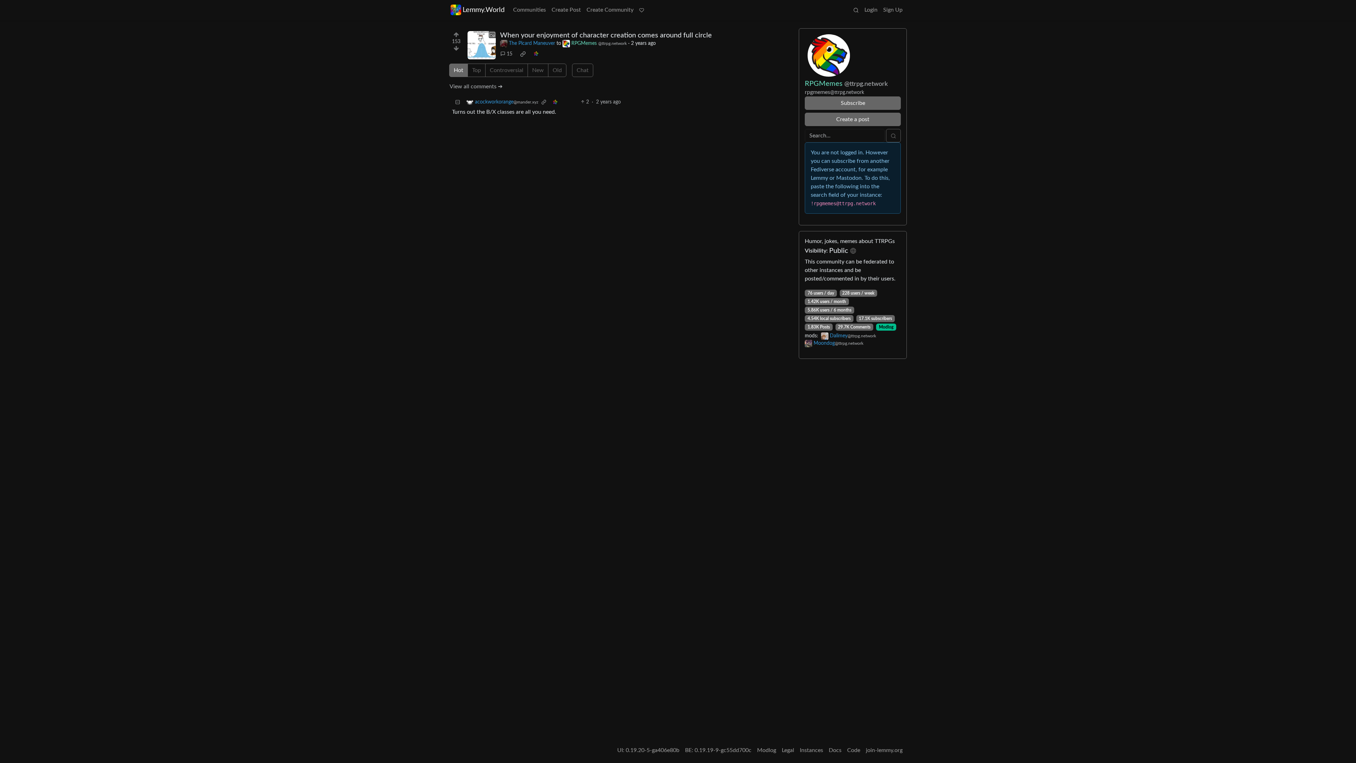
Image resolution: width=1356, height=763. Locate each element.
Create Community (610, 10)
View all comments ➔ (476, 86)
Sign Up (893, 10)
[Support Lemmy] (641, 10)
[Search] (856, 10)
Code (853, 750)
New (538, 70)
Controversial (506, 70)
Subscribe (853, 103)
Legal (788, 750)
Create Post (566, 10)
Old (557, 70)
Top (476, 70)
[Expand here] (482, 45)
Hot (458, 70)
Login (871, 10)
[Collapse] (457, 102)
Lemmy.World (484, 9)
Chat (583, 70)
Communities (529, 10)
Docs (835, 750)
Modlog (886, 327)
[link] (523, 54)
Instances (811, 750)
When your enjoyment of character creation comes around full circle (606, 35)
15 (509, 54)
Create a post (852, 119)
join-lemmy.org (884, 750)
